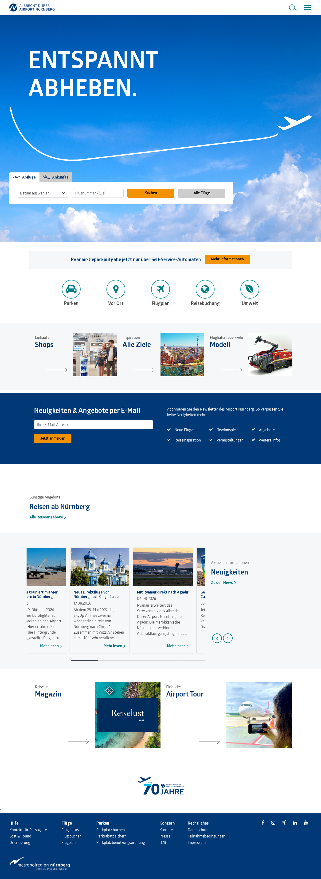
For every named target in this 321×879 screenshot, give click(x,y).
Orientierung (19, 842)
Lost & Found (20, 835)
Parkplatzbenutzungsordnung (120, 842)
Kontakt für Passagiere (28, 829)
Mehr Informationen (227, 258)
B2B (163, 842)
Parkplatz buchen (110, 829)
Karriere (166, 829)
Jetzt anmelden (52, 438)
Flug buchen (72, 835)
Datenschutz (198, 829)
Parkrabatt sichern (111, 835)
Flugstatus (70, 829)
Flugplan (69, 842)
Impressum (197, 842)
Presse (165, 835)
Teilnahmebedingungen (206, 835)
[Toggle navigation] (307, 7)
